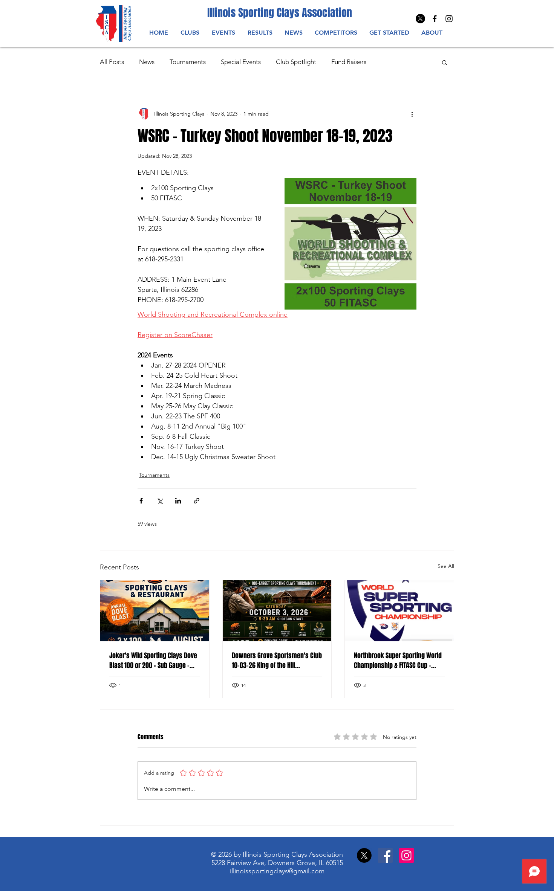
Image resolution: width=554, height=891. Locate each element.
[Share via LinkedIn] (178, 500)
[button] (223, 32)
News (147, 62)
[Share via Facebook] (141, 500)
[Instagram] (449, 18)
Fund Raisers (348, 62)
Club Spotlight (296, 62)
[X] (420, 18)
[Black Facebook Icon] (434, 18)
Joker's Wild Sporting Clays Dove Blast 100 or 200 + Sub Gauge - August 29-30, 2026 (153, 660)
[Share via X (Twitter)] (159, 500)
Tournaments (188, 62)
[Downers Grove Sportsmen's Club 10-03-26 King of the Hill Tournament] (277, 610)
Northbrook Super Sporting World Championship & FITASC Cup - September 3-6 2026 (398, 660)
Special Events (241, 62)
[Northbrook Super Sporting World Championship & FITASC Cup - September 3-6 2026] (399, 610)
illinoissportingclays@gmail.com (277, 871)
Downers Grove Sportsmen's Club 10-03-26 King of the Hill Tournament (277, 660)
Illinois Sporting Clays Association (279, 12)
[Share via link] (196, 500)
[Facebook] (385, 855)
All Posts (112, 62)
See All (446, 566)
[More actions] (411, 113)
